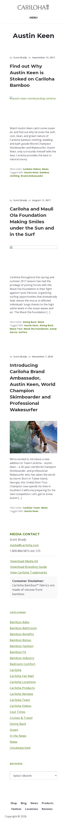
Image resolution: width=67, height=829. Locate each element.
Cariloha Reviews (21, 694)
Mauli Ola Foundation (36, 328)
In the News (18, 736)
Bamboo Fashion (21, 646)
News (45, 169)
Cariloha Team (31, 507)
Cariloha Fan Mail (22, 676)
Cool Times (17, 712)
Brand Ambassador (32, 175)
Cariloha (15, 670)
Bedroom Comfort (22, 664)
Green (14, 730)
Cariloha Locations (23, 682)
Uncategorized (20, 748)
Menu (34, 17)
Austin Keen (31, 172)
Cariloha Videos (32, 169)
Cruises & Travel (21, 718)
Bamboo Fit (18, 652)
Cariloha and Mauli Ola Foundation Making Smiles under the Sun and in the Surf (32, 221)
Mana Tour (16, 328)
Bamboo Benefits (22, 634)
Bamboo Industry (22, 658)
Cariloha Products (22, 688)
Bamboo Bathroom (23, 628)
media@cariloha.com (24, 545)
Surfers (23, 332)
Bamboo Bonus (20, 640)
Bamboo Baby (19, 622)
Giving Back (29, 321)
